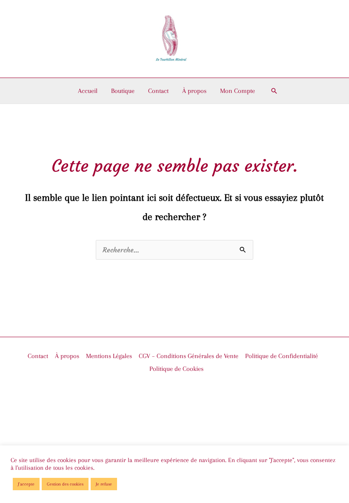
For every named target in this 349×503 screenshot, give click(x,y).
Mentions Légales (109, 356)
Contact (158, 91)
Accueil (87, 91)
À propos (194, 91)
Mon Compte (237, 91)
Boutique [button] (122, 91)
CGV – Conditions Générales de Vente (188, 356)
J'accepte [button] (26, 484)
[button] (274, 91)
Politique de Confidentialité (281, 356)
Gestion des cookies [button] (65, 484)
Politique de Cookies (176, 369)
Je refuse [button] (104, 484)
